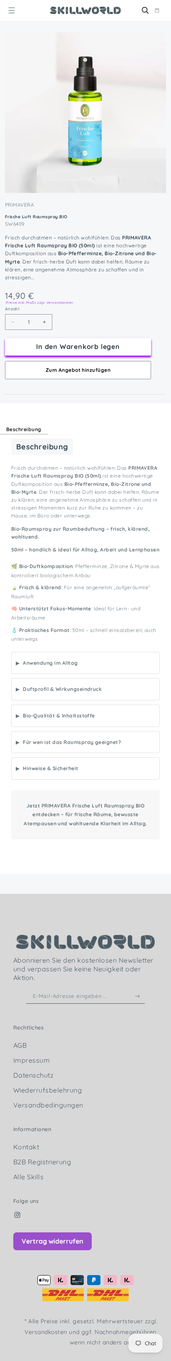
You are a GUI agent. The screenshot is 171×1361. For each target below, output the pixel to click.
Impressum (31, 1060)
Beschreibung (24, 429)
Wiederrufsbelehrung (47, 1090)
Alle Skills (28, 1177)
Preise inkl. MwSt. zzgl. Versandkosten (39, 302)
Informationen (32, 1129)
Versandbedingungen (48, 1105)
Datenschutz (33, 1075)
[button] (11, 10)
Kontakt (26, 1147)
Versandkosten (46, 1332)
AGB (20, 1045)
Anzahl (12, 309)
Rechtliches (28, 1027)
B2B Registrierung (42, 1162)
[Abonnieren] (137, 996)
